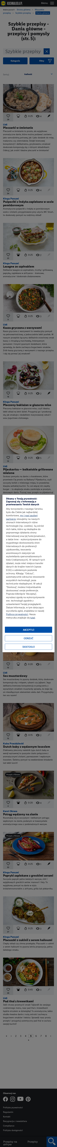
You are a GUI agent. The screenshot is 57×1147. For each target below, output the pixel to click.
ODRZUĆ (28, 638)
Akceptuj (28, 629)
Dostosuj (28, 646)
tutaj (32, 617)
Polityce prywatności (17, 614)
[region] (28, 573)
